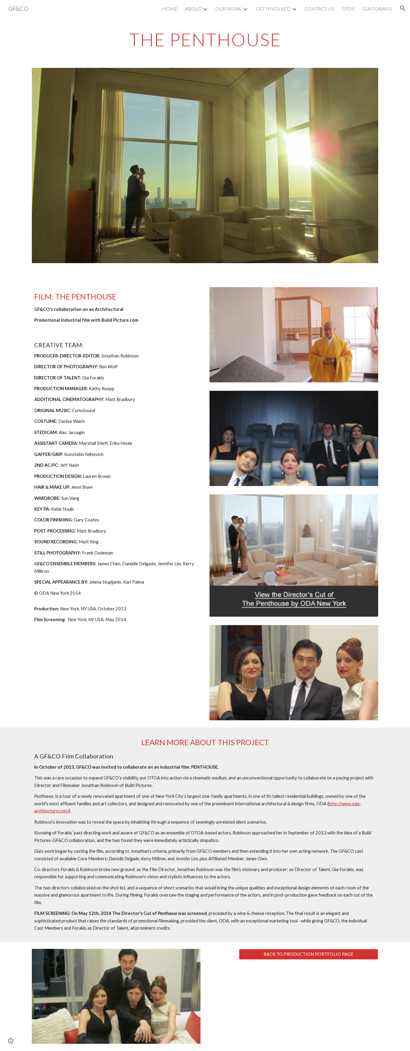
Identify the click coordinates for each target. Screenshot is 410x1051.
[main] (205, 39)
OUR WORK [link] (229, 8)
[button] (403, 8)
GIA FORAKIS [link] (377, 8)
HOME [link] (169, 8)
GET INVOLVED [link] (273, 8)
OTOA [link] (348, 8)
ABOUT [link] (193, 8)
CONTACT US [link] (319, 8)
